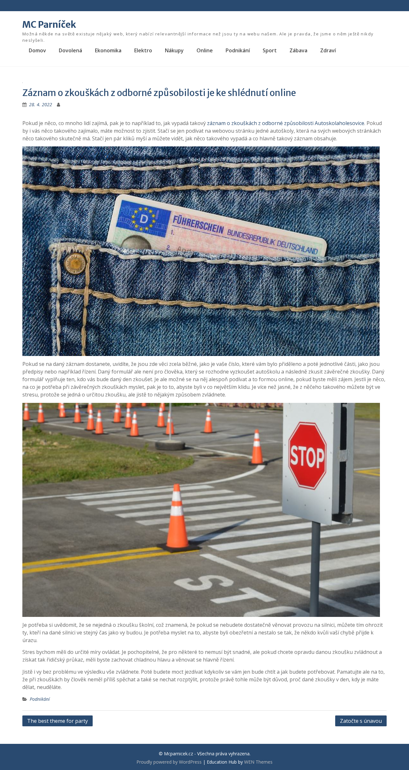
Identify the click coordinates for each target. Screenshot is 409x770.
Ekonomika (108, 50)
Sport (270, 50)
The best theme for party (57, 720)
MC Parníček (49, 24)
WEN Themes (258, 762)
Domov (37, 50)
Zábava (298, 50)
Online (205, 50)
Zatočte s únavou (361, 720)
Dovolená (70, 50)
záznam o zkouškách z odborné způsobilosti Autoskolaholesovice (285, 123)
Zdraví (328, 50)
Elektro (143, 50)
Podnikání (238, 50)
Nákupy (174, 50)
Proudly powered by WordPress (169, 762)
